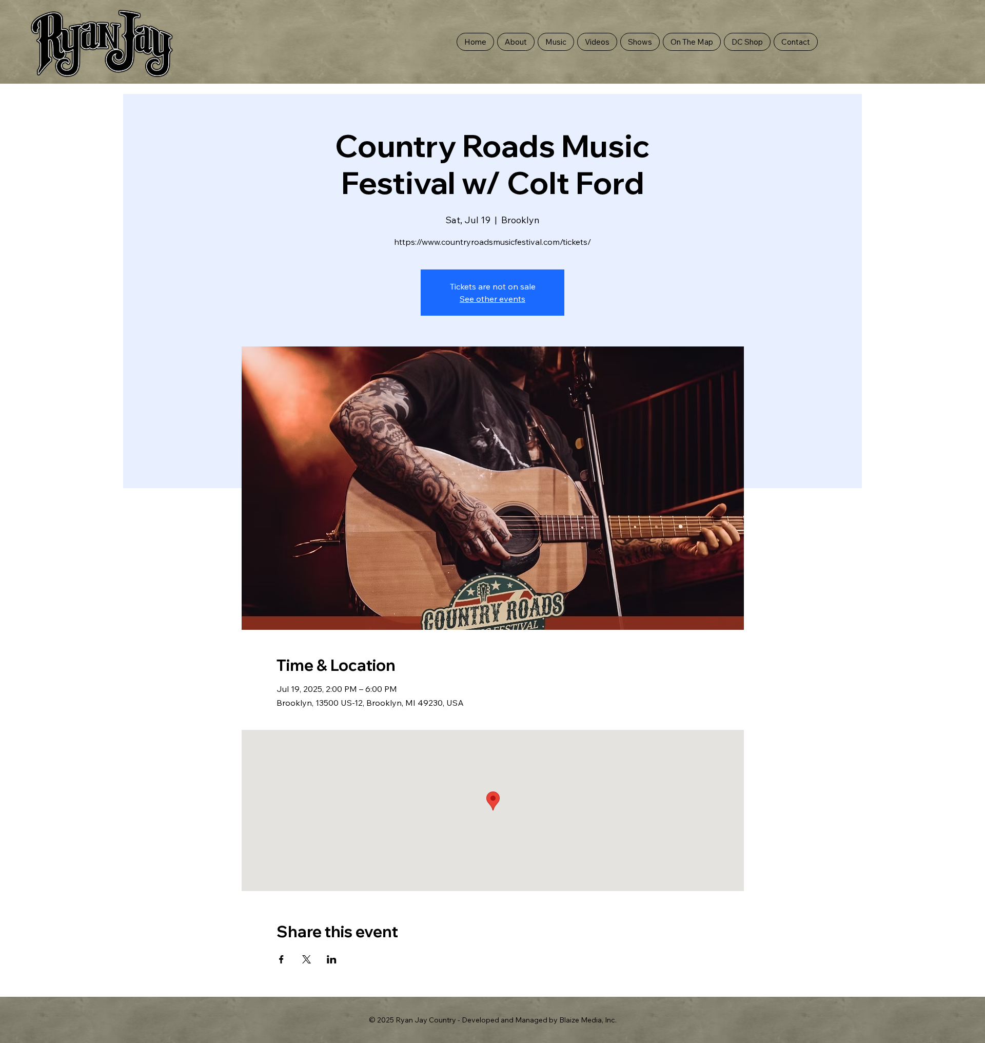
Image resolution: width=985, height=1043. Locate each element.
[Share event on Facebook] (281, 959)
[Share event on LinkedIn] (332, 959)
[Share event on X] (306, 959)
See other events (492, 299)
